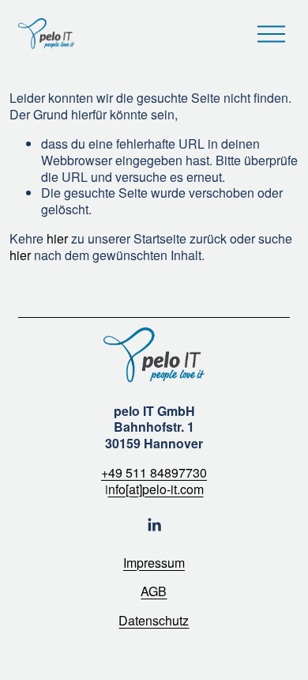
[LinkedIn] (154, 525)
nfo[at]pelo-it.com (156, 490)
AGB (154, 592)
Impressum (154, 563)
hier (57, 238)
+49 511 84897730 (154, 473)
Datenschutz (153, 621)
